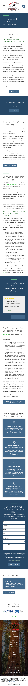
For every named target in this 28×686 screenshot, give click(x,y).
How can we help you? (7, 544)
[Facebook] (15, 667)
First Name (5, 521)
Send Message (14, 564)
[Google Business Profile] (10, 667)
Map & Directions (14, 646)
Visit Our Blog (9, 592)
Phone (4, 529)
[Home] (13, 6)
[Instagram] (18, 667)
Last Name (5, 525)
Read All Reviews (18, 317)
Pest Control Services (14, 656)
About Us (14, 110)
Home (14, 652)
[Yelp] (12, 667)
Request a (14, 91)
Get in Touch (14, 661)
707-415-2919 (14, 636)
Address (5, 537)
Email (4, 533)
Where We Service (10, 165)
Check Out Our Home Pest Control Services (14, 402)
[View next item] (9, 317)
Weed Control (14, 659)
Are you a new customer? (8, 540)
